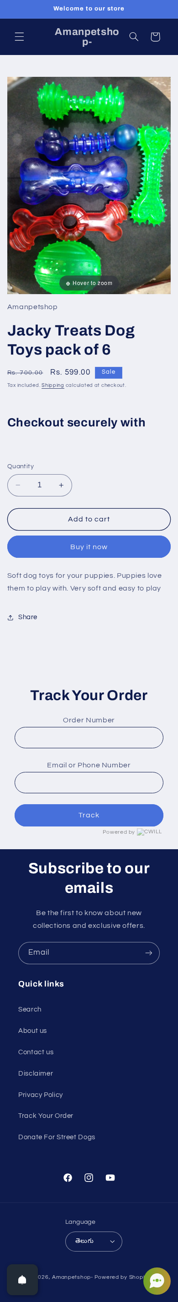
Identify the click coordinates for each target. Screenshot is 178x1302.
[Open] (22, 1279)
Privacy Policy (40, 1095)
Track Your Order (45, 1115)
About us (32, 1030)
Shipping (53, 385)
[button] (19, 36)
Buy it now (89, 547)
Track (89, 815)
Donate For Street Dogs (56, 1137)
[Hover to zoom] (89, 185)
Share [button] (27, 617)
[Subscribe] (148, 953)
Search (30, 1009)
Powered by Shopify (122, 1277)
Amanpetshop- (72, 1277)
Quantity (20, 466)
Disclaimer (35, 1073)
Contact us (35, 1052)
